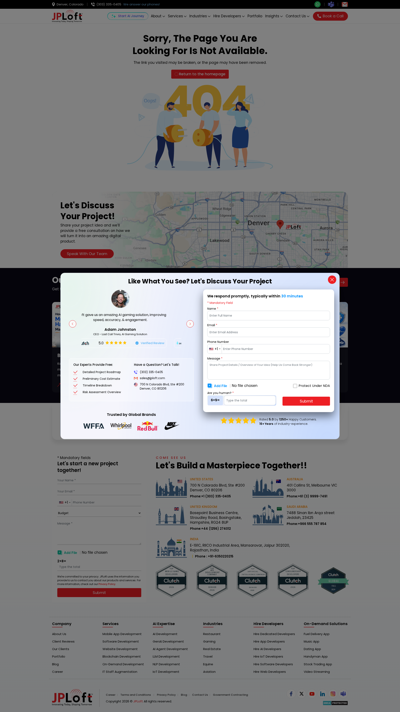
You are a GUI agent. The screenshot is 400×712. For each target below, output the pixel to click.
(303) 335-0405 (151, 372)
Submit (306, 401)
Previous (72, 323)
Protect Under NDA (314, 386)
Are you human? (220, 393)
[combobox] (215, 348)
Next (190, 323)
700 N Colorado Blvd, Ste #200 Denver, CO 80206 (162, 387)
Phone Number (218, 342)
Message (214, 359)
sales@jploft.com (152, 378)
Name (212, 309)
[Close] (332, 279)
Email (212, 325)
